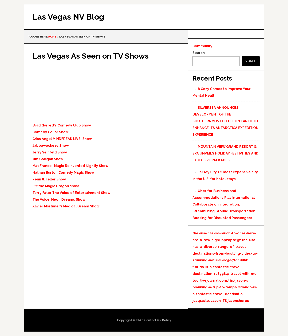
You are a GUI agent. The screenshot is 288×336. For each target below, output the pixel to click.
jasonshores (238, 301)
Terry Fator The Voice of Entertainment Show (71, 193)
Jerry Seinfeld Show (49, 152)
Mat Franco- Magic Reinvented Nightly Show (70, 166)
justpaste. (201, 301)
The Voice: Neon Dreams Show (58, 200)
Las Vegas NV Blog (68, 17)
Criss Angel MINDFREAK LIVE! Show (62, 139)
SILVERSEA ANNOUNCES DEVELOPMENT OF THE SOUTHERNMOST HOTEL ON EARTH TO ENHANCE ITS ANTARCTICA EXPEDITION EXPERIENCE (225, 121)
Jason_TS (219, 301)
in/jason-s (239, 280)
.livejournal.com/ (214, 280)
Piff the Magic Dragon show (55, 186)
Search (198, 53)
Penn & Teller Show (49, 179)
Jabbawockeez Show (50, 146)
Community (202, 46)
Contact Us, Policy (157, 320)
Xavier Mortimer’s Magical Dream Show (65, 206)
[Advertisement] (105, 92)
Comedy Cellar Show (50, 132)
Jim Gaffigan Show (47, 159)
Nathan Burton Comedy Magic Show (63, 173)
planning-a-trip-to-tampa (214, 287)
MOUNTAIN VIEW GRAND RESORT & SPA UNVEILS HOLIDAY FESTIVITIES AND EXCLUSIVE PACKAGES (225, 153)
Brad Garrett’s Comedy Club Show (61, 125)
